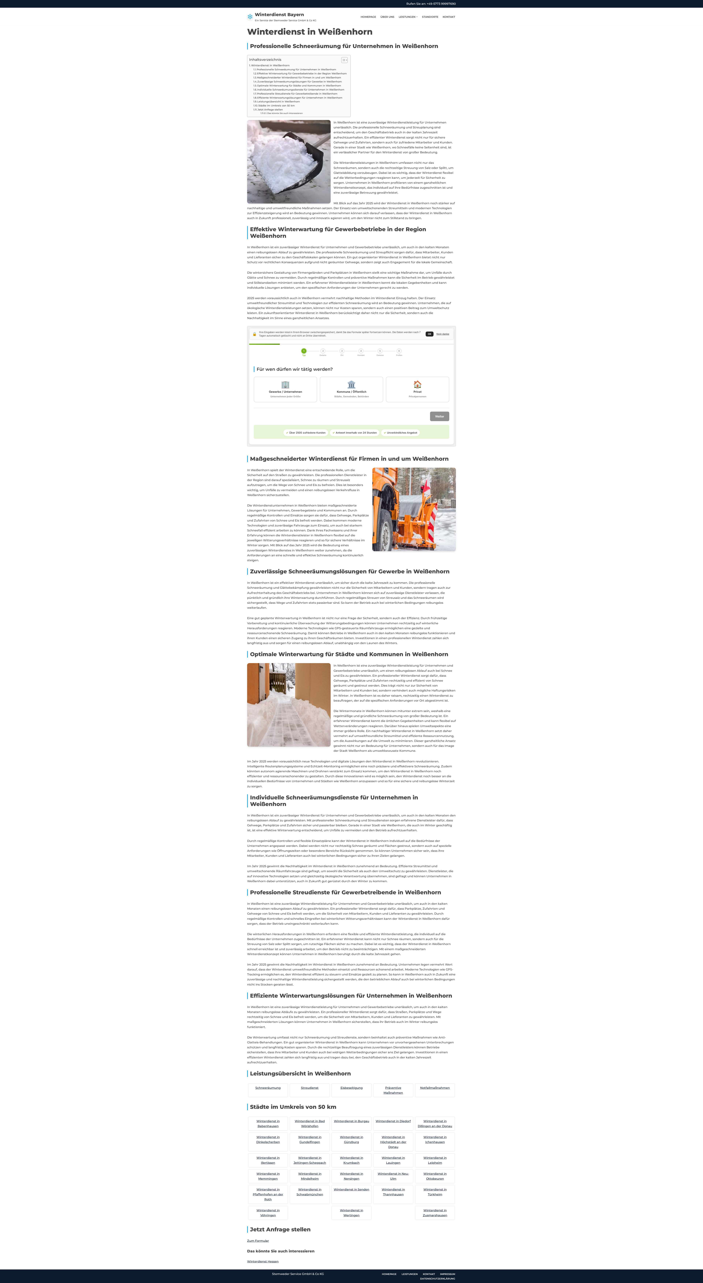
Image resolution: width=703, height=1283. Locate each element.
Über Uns (387, 17)
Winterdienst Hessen (263, 1261)
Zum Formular (258, 1241)
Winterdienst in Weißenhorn (270, 65)
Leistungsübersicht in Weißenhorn (278, 101)
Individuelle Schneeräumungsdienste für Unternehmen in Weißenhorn (300, 89)
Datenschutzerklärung (437, 1278)
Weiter (439, 416)
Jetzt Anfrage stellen (270, 109)
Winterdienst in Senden (351, 1189)
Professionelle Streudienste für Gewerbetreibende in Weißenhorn (297, 93)
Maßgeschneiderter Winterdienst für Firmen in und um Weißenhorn (299, 77)
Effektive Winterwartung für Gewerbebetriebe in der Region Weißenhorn (302, 73)
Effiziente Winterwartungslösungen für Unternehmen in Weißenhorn (299, 97)
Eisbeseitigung (352, 1088)
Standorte (430, 17)
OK (429, 333)
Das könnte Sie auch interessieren (285, 113)
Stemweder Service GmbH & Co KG (298, 1274)
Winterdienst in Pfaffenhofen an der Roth (268, 1194)
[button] (417, 16)
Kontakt (449, 17)
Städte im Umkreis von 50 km (276, 105)
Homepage (368, 17)
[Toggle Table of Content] (343, 60)
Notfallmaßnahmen (435, 1088)
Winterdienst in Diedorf (393, 1121)
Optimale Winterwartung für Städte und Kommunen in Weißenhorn (299, 85)
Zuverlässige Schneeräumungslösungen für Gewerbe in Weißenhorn (299, 81)
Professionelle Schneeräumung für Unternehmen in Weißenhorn (296, 69)
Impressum (447, 1274)
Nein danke (442, 333)
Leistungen (410, 1274)
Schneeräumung (268, 1088)
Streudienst (310, 1088)
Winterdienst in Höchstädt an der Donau (393, 1142)
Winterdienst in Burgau (351, 1121)
